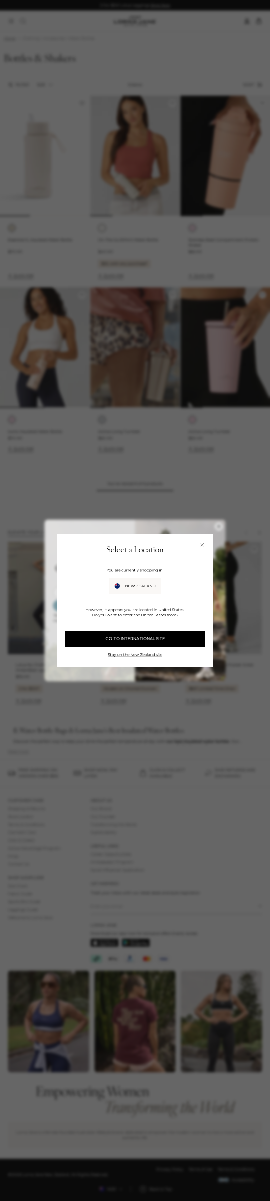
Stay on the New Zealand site (135, 654)
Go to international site (135, 638)
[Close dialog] (202, 544)
